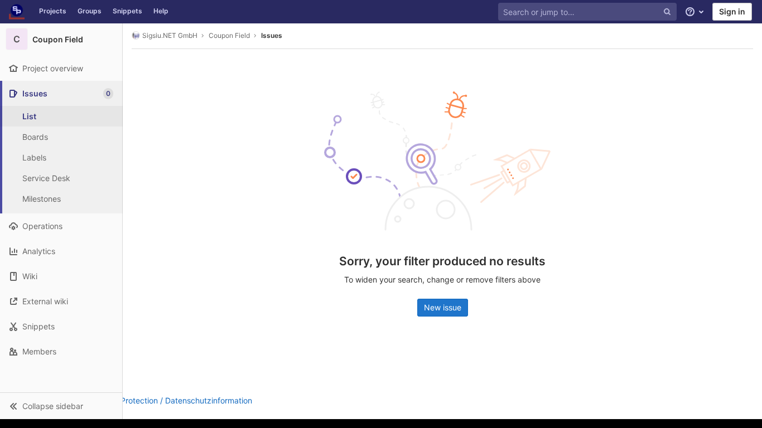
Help (160, 11)
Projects (52, 11)
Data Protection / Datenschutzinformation (176, 400)
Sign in (732, 11)
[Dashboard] (16, 12)
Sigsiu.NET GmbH (169, 35)
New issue (442, 307)
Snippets (127, 11)
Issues (271, 35)
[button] (61, 405)
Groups (90, 11)
